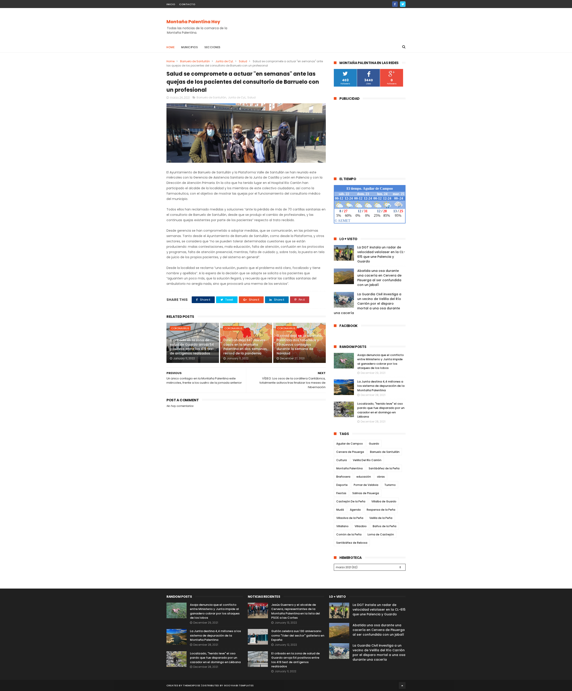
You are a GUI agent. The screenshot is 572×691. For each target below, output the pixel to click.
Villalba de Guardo (383, 501)
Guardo (374, 443)
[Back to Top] (402, 685)
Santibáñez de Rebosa (351, 543)
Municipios (189, 47)
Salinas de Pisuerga (365, 493)
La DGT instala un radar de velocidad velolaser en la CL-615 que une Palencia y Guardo (381, 254)
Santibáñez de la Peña (384, 468)
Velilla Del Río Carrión (367, 460)
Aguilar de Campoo (349, 443)
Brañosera (343, 477)
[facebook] (395, 4)
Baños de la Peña (384, 526)
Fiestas (341, 493)
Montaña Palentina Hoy (193, 22)
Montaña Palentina (349, 468)
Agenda (355, 510)
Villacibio (361, 526)
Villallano (342, 526)
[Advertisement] (324, 25)
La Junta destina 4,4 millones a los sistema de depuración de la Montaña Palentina (380, 385)
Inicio (170, 4)
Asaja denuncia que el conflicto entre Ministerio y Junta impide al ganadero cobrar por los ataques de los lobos (380, 361)
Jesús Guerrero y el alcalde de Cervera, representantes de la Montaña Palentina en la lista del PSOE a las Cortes (295, 611)
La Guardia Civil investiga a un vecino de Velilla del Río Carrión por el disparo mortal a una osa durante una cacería (367, 303)
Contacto (187, 4)
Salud (243, 61)
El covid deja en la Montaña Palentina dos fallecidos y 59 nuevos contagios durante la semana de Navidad (299, 344)
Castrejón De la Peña (350, 501)
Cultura (341, 460)
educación (363, 477)
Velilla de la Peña (380, 518)
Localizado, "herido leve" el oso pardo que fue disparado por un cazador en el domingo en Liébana (380, 410)
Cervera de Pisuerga (350, 452)
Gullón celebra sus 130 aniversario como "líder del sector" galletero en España (297, 635)
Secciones (212, 47)
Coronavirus (180, 328)
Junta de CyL (224, 61)
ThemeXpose (191, 685)
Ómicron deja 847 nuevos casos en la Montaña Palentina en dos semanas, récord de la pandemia (245, 347)
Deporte (342, 485)
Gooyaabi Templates (239, 685)
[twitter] (403, 4)
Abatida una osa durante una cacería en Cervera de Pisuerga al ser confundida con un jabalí (379, 277)
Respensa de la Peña (381, 510)
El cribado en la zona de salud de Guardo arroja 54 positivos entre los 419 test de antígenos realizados (192, 347)
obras (381, 477)
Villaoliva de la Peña (349, 518)
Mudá (340, 510)
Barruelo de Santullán (195, 61)
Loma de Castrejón (381, 534)
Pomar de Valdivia (366, 485)
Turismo (390, 485)
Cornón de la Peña (349, 534)
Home (170, 47)
